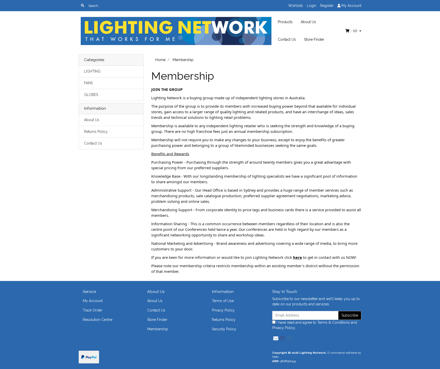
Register (327, 6)
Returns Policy (96, 132)
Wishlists (295, 6)
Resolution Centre (97, 320)
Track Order (92, 310)
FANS (88, 83)
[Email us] (275, 338)
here (297, 257)
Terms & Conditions (333, 322)
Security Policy (224, 329)
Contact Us (287, 39)
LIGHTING (92, 71)
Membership (157, 329)
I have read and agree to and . (314, 325)
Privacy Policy (223, 310)
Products (285, 22)
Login (311, 6)
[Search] (82, 5)
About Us (308, 22)
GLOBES (91, 95)
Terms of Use (223, 301)
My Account (93, 301)
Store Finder (314, 39)
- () (353, 31)
